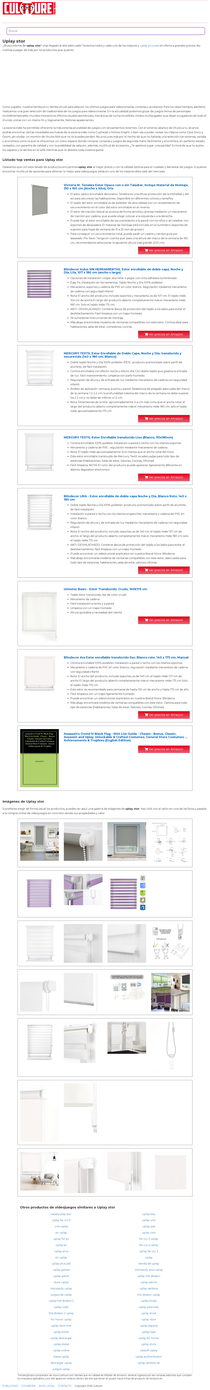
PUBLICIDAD (10, 1385)
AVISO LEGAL (47, 1385)
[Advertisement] (105, 78)
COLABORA (28, 1385)
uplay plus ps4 (149, 45)
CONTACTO (65, 1385)
